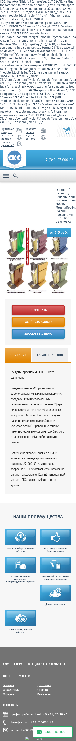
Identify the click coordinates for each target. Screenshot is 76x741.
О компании (11, 690)
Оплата (42, 690)
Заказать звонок (7, 137)
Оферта (8, 694)
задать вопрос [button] (55, 732)
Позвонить (38, 310)
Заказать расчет (31, 131)
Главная (61, 190)
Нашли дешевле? (7, 144)
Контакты (44, 694)
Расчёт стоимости (38, 322)
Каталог (61, 193)
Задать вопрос (30, 137)
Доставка (44, 685)
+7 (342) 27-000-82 (58, 160)
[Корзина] (66, 130)
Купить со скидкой (7, 131)
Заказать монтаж (38, 334)
